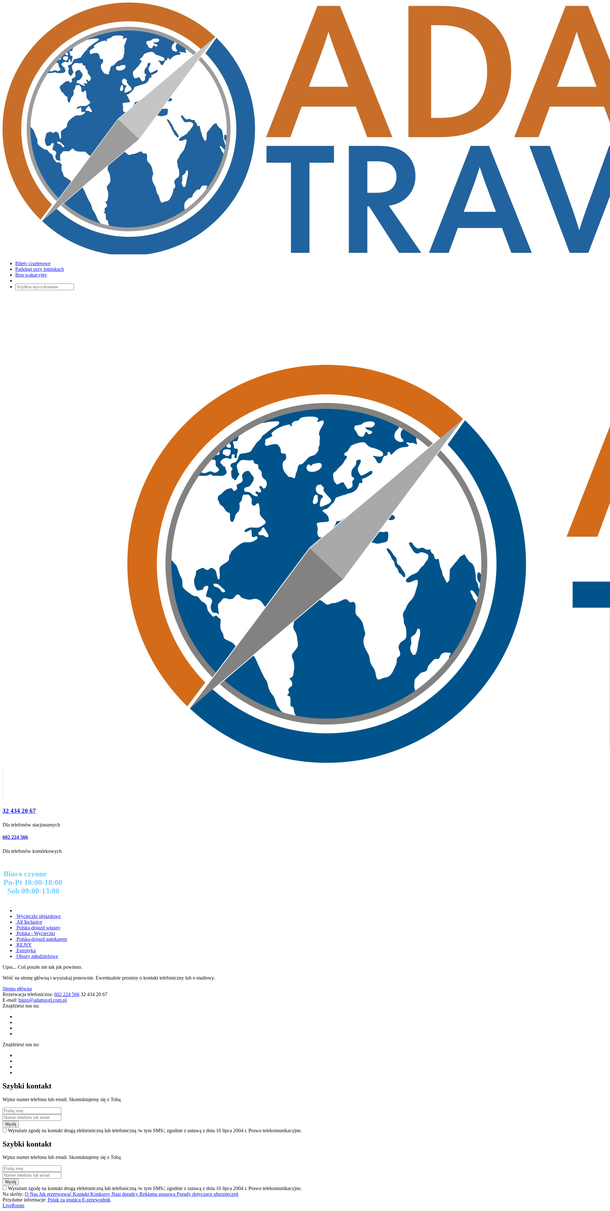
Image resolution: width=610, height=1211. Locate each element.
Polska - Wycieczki (35, 933)
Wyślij (10, 1124)
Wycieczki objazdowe (38, 916)
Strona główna (17, 988)
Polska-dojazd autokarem (41, 939)
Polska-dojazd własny (37, 927)
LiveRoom (13, 1205)
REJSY (23, 944)
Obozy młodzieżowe (36, 956)
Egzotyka (25, 950)
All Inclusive (28, 922)
